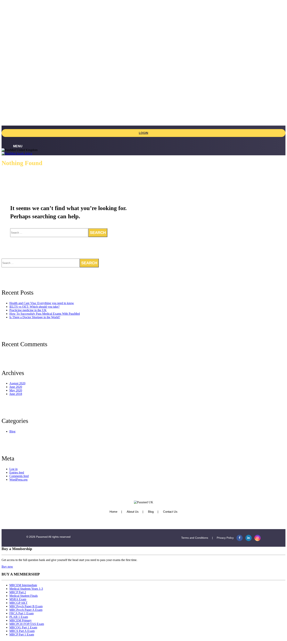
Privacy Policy (225, 537)
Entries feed (16, 472)
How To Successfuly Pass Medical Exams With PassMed (44, 313)
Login (143, 133)
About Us (133, 511)
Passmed (42, 536)
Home (113, 511)
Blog (12, 431)
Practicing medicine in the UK (28, 310)
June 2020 (15, 386)
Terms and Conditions (194, 537)
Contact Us (170, 511)
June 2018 (15, 394)
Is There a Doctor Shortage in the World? (34, 317)
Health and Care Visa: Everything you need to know (41, 303)
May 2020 (15, 390)
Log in (13, 469)
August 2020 (17, 383)
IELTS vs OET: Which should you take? (34, 306)
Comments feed (19, 476)
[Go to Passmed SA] (17, 153)
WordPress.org (18, 479)
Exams (139, 28)
